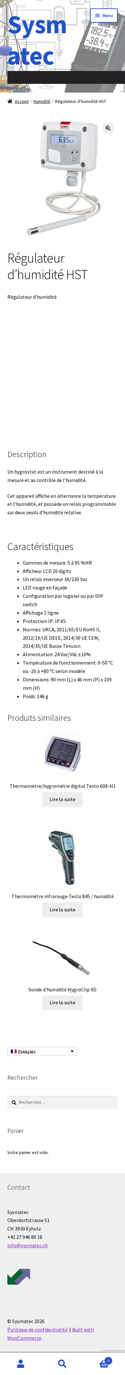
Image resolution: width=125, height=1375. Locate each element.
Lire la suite (62, 799)
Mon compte (21, 1364)
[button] (108, 128)
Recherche (62, 1364)
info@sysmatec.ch (27, 1245)
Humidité (41, 101)
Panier (96, 1358)
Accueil (22, 101)
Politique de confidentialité (37, 1329)
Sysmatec (37, 40)
